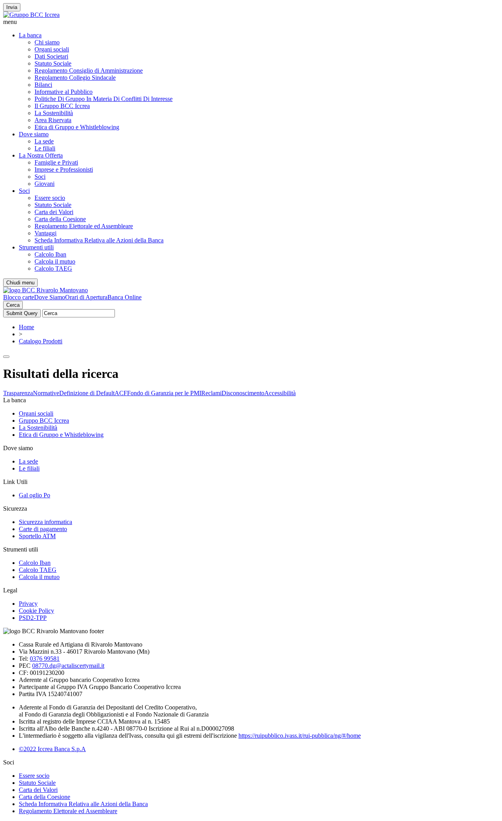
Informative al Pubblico (64, 91)
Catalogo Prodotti (40, 341)
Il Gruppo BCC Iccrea (62, 106)
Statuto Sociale (53, 63)
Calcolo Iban (50, 254)
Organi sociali (52, 49)
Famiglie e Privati (56, 162)
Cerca (13, 305)
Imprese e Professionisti (64, 169)
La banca (30, 35)
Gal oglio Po (34, 495)
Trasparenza (18, 393)
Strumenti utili (36, 247)
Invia (11, 7)
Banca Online (124, 297)
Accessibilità (280, 393)
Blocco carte (18, 297)
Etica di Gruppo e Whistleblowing (77, 127)
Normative (46, 393)
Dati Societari (51, 56)
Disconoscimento (243, 393)
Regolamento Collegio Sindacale (75, 77)
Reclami (211, 393)
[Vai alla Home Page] (45, 290)
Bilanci (43, 84)
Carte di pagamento (43, 529)
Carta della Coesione (60, 219)
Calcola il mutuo (55, 261)
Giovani (45, 183)
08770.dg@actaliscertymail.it (68, 665)
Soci (40, 176)
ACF (121, 393)
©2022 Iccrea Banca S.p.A (52, 749)
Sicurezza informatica (45, 522)
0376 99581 (45, 658)
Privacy (28, 603)
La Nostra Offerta (41, 155)
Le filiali (45, 148)
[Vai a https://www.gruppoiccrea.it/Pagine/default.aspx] (31, 14)
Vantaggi (45, 233)
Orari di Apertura (86, 297)
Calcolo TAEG (53, 268)
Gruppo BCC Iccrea (44, 420)
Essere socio (50, 197)
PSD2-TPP (33, 617)
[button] (251, 22)
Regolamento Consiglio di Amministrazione (89, 70)
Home (26, 327)
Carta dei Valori (54, 212)
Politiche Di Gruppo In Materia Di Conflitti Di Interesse (104, 98)
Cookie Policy (36, 610)
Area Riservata (53, 120)
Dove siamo (34, 134)
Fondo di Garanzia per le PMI (164, 393)
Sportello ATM (37, 536)
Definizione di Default (87, 393)
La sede (44, 141)
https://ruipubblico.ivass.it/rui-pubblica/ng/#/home (299, 735)
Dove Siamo (49, 297)
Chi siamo (47, 42)
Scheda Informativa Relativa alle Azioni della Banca (99, 240)
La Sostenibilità (54, 113)
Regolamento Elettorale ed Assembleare (84, 226)
